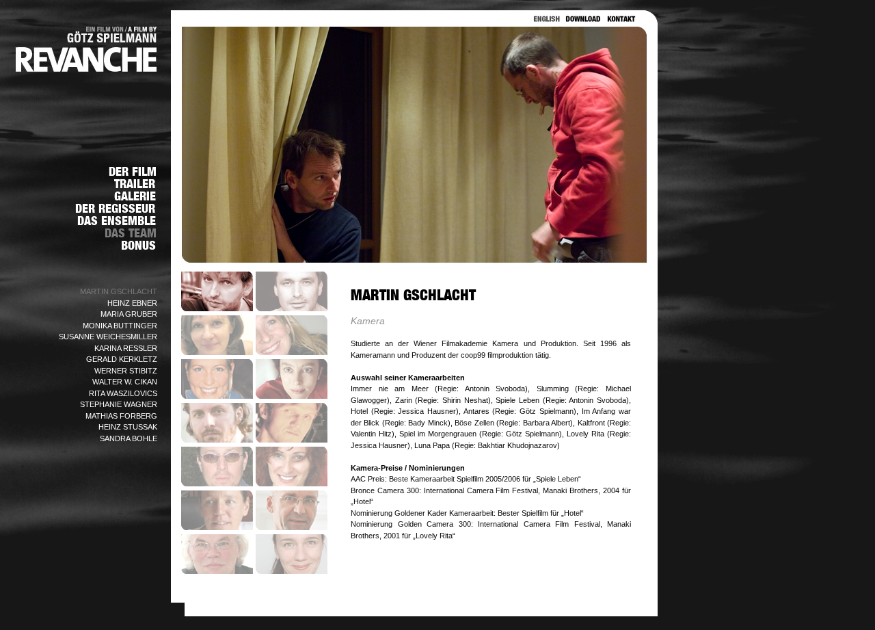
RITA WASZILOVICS (123, 393)
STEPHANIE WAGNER (118, 404)
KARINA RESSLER (125, 348)
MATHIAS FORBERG (121, 416)
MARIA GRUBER (128, 314)
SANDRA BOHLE (128, 438)
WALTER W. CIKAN (124, 382)
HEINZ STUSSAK (127, 427)
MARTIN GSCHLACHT (118, 291)
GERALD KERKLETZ (121, 359)
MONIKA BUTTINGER (120, 325)
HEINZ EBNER (132, 303)
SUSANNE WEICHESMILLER (108, 336)
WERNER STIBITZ (125, 371)
